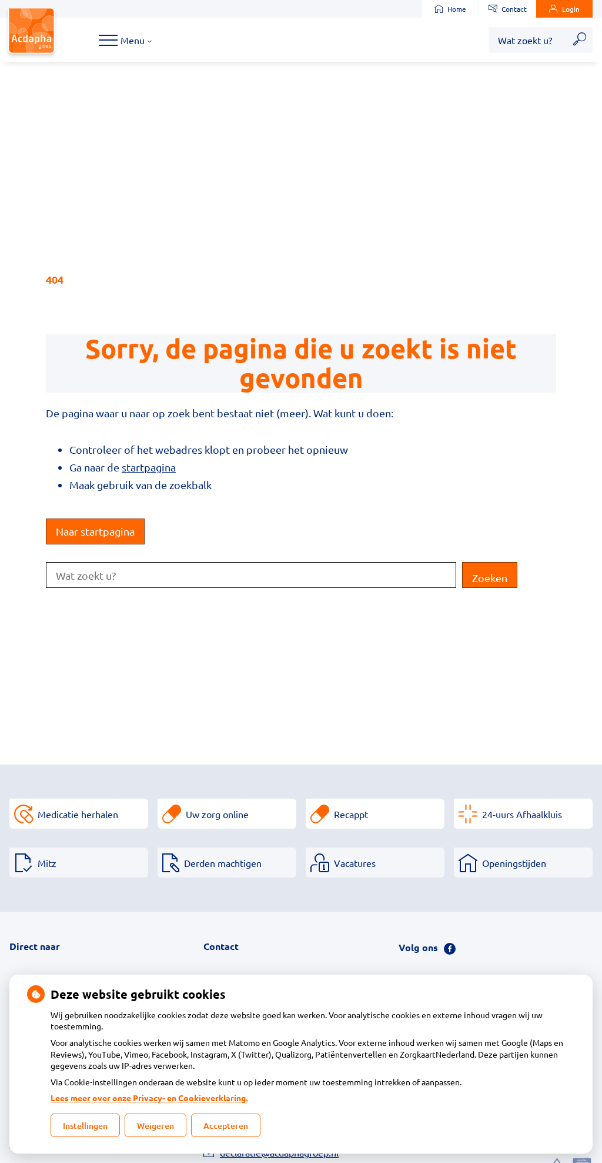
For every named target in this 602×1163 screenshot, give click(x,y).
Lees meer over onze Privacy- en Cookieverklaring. (149, 1097)
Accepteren (225, 1125)
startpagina (149, 467)
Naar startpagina (95, 531)
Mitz (47, 863)
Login (571, 9)
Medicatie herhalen (78, 814)
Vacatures (355, 863)
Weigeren (155, 1125)
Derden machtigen (223, 863)
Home (456, 9)
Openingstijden (514, 863)
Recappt (351, 814)
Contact (514, 9)
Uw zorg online (217, 814)
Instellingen (85, 1125)
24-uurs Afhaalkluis (522, 814)
